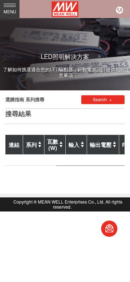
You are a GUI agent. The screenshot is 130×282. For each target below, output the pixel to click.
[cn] (119, 9)
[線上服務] (109, 229)
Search (100, 100)
